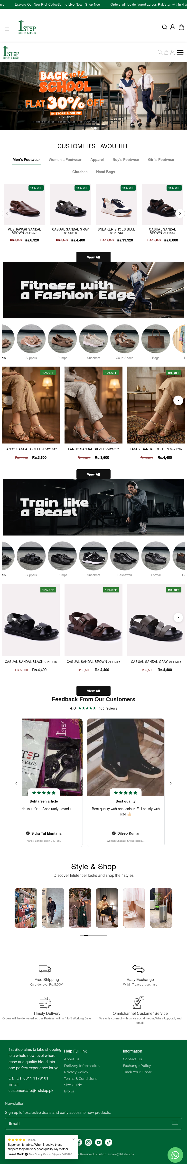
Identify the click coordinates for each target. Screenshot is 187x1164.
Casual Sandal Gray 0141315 (156, 661)
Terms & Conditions (80, 1078)
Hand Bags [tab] (105, 172)
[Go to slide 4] (93, 935)
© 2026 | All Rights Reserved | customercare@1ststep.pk (93, 1154)
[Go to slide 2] (86, 935)
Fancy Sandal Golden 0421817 (31, 449)
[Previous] (7, 213)
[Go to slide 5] (97, 935)
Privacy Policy (76, 1072)
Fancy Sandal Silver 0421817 (93, 449)
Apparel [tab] (97, 159)
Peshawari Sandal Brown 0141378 (24, 231)
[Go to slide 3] (90, 935)
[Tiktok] (108, 1142)
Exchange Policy (137, 1065)
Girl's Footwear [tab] (161, 159)
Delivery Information (82, 1065)
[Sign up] (175, 1122)
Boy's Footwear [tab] (125, 159)
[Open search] (164, 27)
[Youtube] (98, 1142)
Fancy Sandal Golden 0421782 (156, 449)
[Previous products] (9, 400)
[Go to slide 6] (101, 935)
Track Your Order (137, 1072)
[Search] (160, 52)
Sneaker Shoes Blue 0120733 (117, 231)
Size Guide (73, 1085)
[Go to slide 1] (82, 935)
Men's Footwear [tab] (26, 159)
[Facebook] (78, 1142)
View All (93, 257)
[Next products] (178, 400)
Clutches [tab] (79, 172)
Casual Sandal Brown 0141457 (162, 231)
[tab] (91, 128)
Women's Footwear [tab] (65, 159)
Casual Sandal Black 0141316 (31, 661)
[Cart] (166, 52)
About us (71, 1059)
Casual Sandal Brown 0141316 (93, 661)
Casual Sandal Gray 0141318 (70, 231)
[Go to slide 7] (105, 935)
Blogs (69, 1091)
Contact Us (132, 1059)
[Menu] (8, 29)
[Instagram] (88, 1142)
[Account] (172, 27)
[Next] (180, 213)
